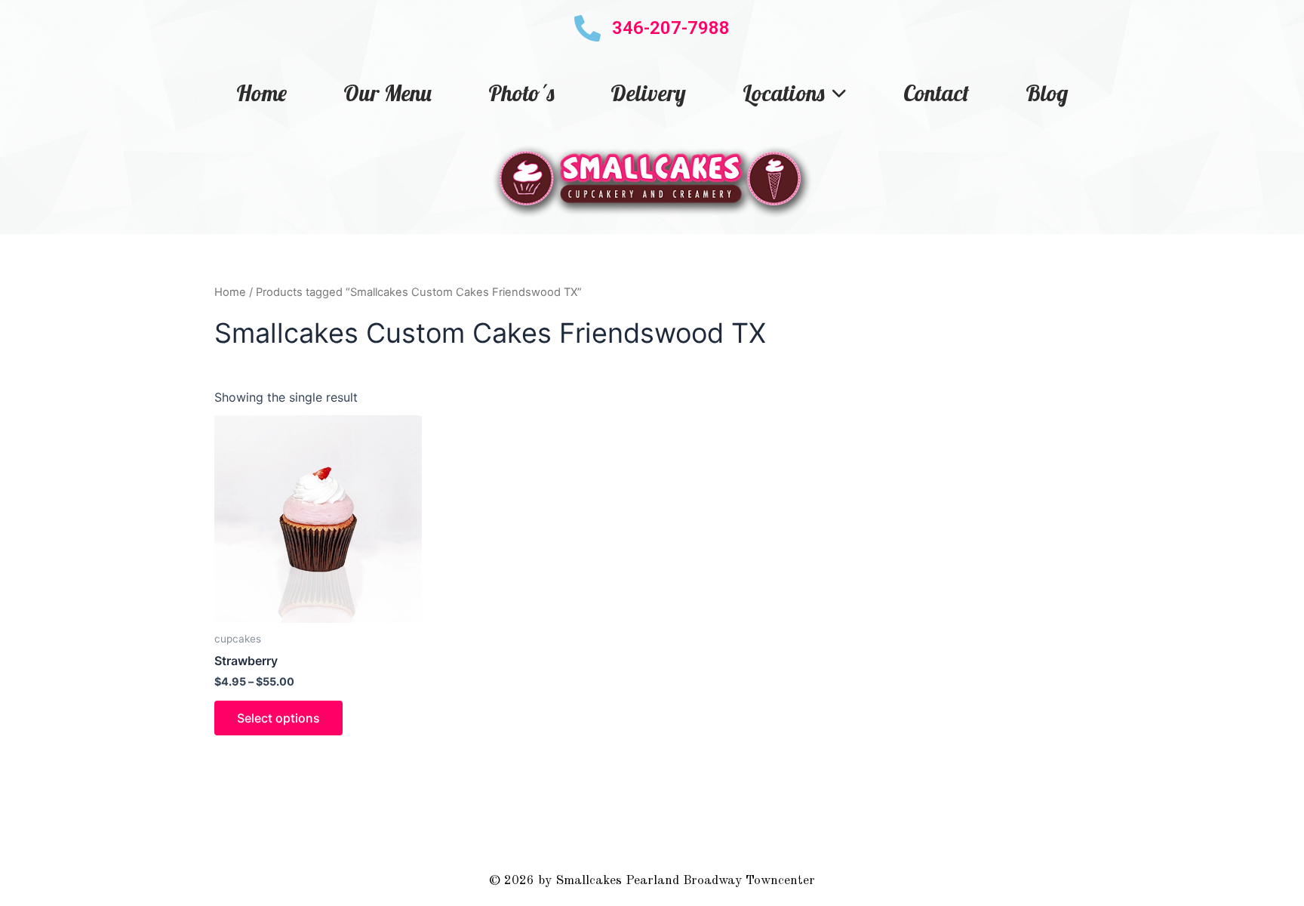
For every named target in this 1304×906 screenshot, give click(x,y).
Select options (278, 718)
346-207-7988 (671, 28)
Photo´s (521, 93)
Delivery (648, 93)
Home (261, 93)
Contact (936, 93)
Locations (783, 93)
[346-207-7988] (587, 28)
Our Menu (387, 93)
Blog (1047, 93)
